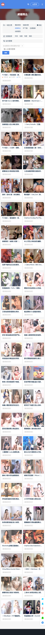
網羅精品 (18, 28)
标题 (21, 36)
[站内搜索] (28, 4)
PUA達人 (13, 77)
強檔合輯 (26, 25)
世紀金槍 (20, 77)
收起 (40, 25)
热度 (25, 36)
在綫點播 (32, 28)
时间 (16, 36)
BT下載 (25, 28)
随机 (30, 36)
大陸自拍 (5, 77)
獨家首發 (18, 25)
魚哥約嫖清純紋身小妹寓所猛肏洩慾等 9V (16, 522)
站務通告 (18, 31)
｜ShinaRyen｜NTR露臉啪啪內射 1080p (15, 616)
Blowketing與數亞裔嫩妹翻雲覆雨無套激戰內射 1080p (20, 546)
